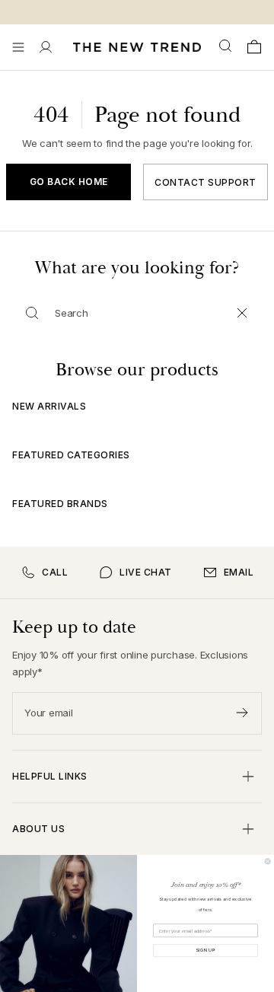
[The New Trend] (137, 47)
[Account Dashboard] (45, 47)
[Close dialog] (267, 861)
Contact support (205, 182)
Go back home (69, 181)
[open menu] (18, 47)
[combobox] (227, 46)
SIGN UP (205, 950)
